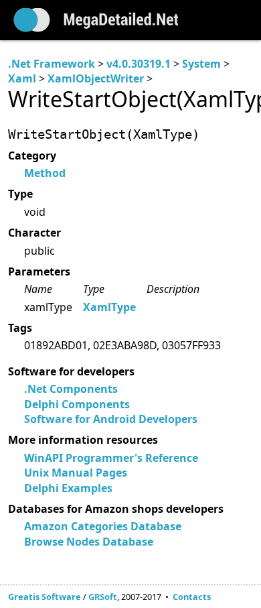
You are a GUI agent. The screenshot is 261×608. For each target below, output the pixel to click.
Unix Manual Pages (75, 472)
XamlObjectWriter (96, 78)
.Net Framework (51, 63)
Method (45, 173)
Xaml (22, 78)
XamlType (109, 307)
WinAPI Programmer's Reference (111, 457)
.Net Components (71, 388)
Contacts (192, 597)
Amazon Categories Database (102, 526)
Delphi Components (77, 404)
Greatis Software (44, 597)
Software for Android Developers (110, 419)
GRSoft (102, 597)
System (201, 63)
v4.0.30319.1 (138, 63)
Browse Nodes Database (88, 541)
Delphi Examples (68, 488)
